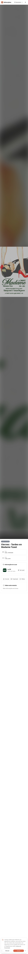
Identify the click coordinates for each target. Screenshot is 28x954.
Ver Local (22, 570)
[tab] (6, 579)
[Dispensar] (25, 951)
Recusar (7, 950)
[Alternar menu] (25, 2)
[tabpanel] (14, 587)
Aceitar (18, 950)
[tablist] (14, 579)
